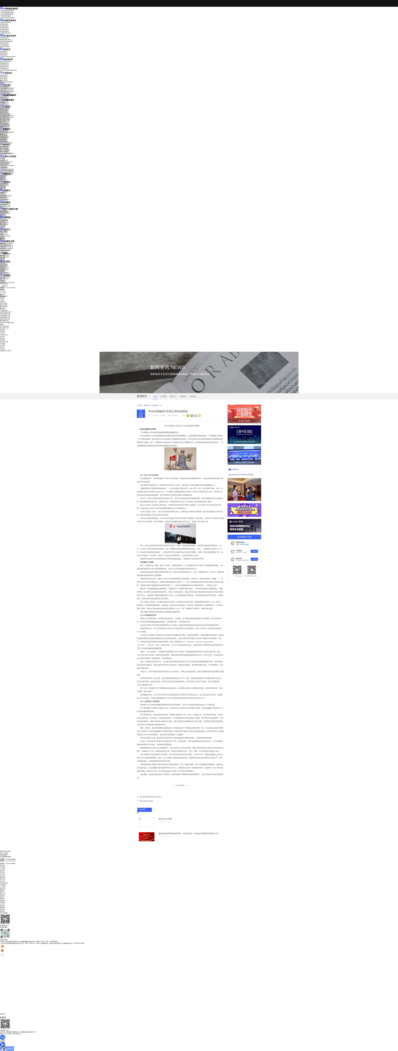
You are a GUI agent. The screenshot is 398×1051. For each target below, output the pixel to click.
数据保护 (2, 214)
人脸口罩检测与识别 (7, 165)
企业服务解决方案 (5, 315)
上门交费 (2, 869)
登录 (1, 294)
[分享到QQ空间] (199, 415)
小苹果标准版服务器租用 (7, 12)
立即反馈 (254, 559)
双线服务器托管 (4, 66)
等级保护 (2, 192)
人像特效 (4, 167)
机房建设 (2, 102)
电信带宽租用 (3, 75)
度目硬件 (6, 144)
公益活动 (2, 876)
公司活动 (192, 396)
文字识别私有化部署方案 (7, 115)
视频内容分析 (3, 131)
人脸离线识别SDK (6, 162)
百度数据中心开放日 (7, 282)
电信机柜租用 (3, 51)
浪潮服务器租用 (4, 29)
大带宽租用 (7, 73)
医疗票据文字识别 (6, 117)
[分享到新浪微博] (191, 415)
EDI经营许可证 (4, 221)
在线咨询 (3, 1017)
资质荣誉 (2, 270)
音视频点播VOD (4, 136)
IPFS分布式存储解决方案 (7, 322)
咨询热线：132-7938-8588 (7, 287)
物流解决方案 (5, 250)
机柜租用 (6, 49)
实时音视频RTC (4, 141)
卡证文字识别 (3, 110)
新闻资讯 (147, 405)
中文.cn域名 (3, 88)
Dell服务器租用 (5, 22)
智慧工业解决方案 (6, 245)
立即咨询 (254, 551)
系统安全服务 (5, 204)
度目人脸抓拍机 (4, 152)
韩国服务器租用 (4, 43)
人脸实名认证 (5, 164)
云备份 (2, 299)
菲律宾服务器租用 (6, 41)
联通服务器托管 (4, 63)
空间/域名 (7, 85)
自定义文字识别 (4, 122)
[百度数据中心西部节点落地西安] (244, 464)
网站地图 (2, 877)
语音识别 (4, 184)
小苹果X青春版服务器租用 (7, 17)
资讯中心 (2, 279)
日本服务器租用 (4, 45)
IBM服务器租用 (4, 26)
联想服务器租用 (4, 31)
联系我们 (2, 269)
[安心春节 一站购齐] (244, 423)
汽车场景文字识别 (5, 114)
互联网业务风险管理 (5, 196)
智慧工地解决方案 (6, 248)
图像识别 (4, 175)
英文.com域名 (4, 87)
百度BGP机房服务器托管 (8, 70)
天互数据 (5, 1)
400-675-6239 (4, 1015)
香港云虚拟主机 (4, 92)
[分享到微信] (188, 415)
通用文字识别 (5, 108)
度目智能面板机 (6, 153)
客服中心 (2, 892)
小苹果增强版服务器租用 (7, 14)
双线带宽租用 (3, 80)
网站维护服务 (3, 306)
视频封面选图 (3, 134)
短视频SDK (3, 140)
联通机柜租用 (3, 53)
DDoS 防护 (3, 97)
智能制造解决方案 (5, 317)
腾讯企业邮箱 (3, 231)
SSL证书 (4, 199)
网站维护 (4, 213)
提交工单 (2, 893)
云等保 (3, 194)
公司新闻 (2, 277)
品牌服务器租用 (9, 20)
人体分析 (4, 160)
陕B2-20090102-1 (30, 943)
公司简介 (2, 904)
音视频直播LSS (4, 138)
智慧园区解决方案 (6, 247)
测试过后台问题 (148, 801)
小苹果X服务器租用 (5, 16)
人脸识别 (2, 158)
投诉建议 (2, 900)
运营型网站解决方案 (5, 312)
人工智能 (2, 103)
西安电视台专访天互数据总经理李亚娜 (241, 474)
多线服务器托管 (4, 68)
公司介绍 (2, 263)
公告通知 (183, 396)
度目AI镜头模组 (4, 148)
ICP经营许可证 (4, 219)
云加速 (2, 235)
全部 (155, 396)
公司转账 (2, 867)
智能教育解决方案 (5, 314)
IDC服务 (2, 881)
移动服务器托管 (4, 65)
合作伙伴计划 (3, 265)
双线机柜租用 (3, 55)
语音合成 (2, 186)
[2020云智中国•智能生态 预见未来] (244, 443)
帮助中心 (2, 289)
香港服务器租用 (5, 39)
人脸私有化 (3, 169)
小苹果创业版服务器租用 (7, 10)
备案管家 (4, 223)
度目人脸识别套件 (5, 150)
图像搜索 (2, 177)
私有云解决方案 (4, 255)
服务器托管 (8, 59)
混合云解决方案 (4, 257)
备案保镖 (4, 224)
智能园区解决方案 (5, 319)
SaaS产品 (3, 226)
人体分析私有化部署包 (6, 171)
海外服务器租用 (9, 36)
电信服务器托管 (5, 61)
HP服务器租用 (4, 24)
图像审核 (2, 179)
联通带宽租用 (3, 77)
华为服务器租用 (4, 28)
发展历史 (2, 906)
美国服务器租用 (4, 38)
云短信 (2, 236)
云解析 (2, 233)
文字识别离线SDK (5, 124)
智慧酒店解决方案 (6, 243)
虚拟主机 (2, 90)
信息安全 (2, 895)
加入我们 (2, 267)
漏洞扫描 (4, 211)
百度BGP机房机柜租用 (7, 56)
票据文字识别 (3, 112)
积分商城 (4, 272)
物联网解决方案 (4, 321)
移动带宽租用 (3, 78)
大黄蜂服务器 (5, 33)
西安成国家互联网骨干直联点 (152, 797)
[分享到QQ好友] (195, 415)
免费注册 (2, 296)
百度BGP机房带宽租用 (6, 82)
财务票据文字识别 (5, 121)
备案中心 (2, 897)
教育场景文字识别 (5, 119)
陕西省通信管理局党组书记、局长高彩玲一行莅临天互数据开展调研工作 (188, 833)
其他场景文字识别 (5, 126)
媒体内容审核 (3, 133)
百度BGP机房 (4, 883)
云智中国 (2, 281)
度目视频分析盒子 (5, 146)
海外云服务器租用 (5, 46)
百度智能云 (3, 884)
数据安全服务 (5, 206)
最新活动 (2, 4)
